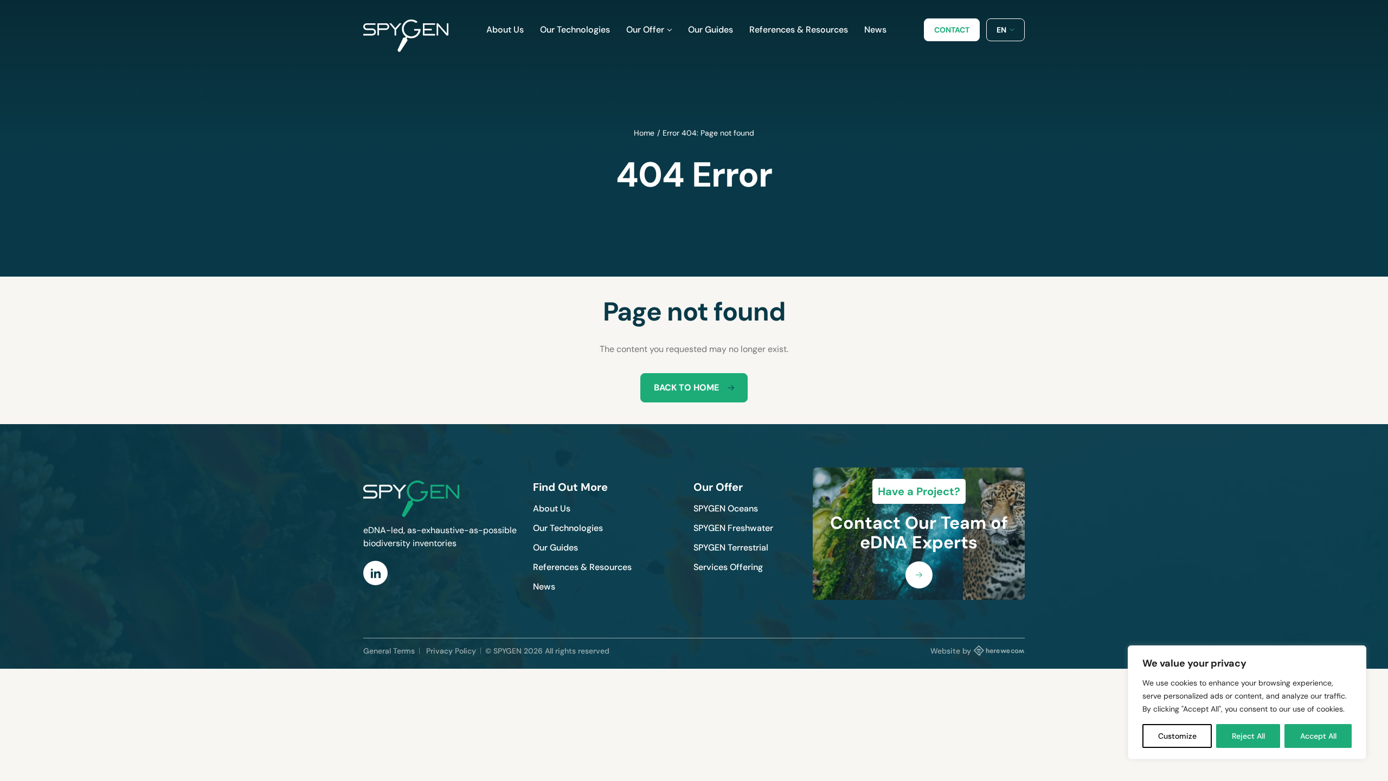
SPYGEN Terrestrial (730, 547)
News (544, 586)
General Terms (389, 651)
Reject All (1248, 736)
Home (644, 133)
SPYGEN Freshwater (733, 528)
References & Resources (582, 567)
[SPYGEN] (405, 30)
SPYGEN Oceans (725, 508)
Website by (950, 651)
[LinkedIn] (375, 573)
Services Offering (728, 567)
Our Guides (555, 547)
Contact (951, 30)
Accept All (1318, 736)
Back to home (686, 387)
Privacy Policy (451, 651)
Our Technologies (568, 528)
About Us (551, 508)
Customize (1177, 736)
